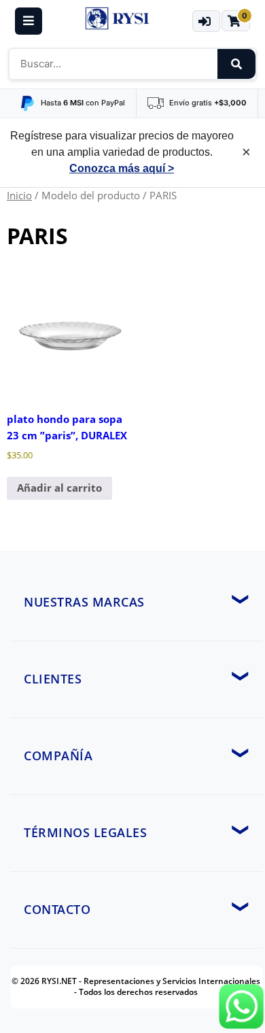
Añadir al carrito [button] (59, 487)
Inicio (19, 195)
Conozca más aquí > (121, 168)
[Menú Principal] (28, 21)
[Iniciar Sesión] (206, 21)
